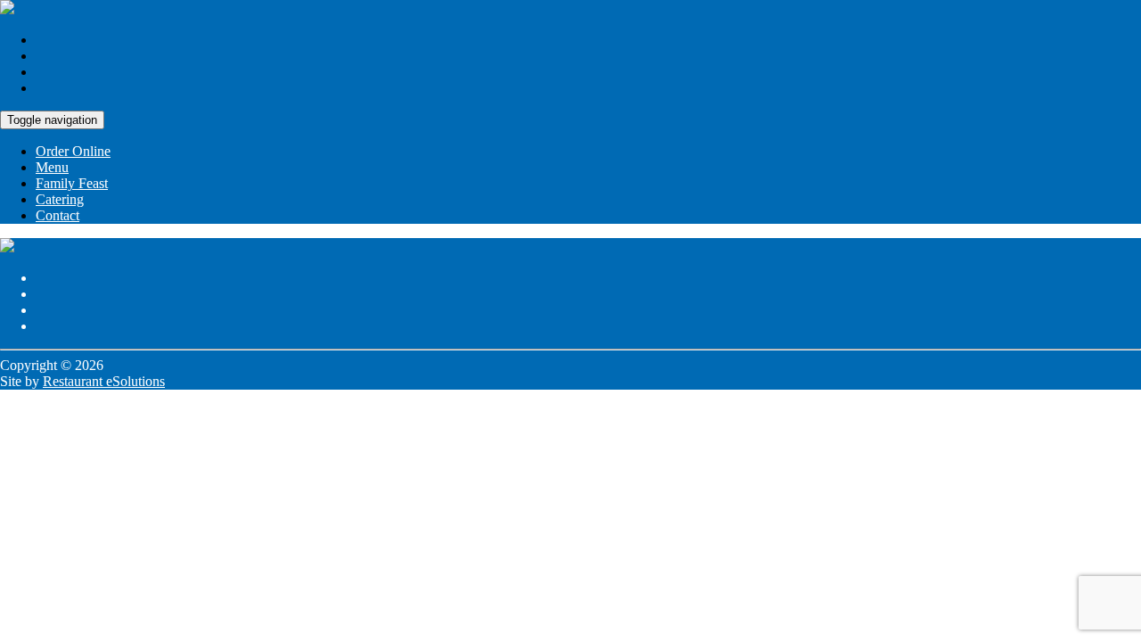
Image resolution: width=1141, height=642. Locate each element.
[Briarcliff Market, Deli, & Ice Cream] (7, 9)
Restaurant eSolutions (104, 381)
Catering (60, 199)
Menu (52, 167)
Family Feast (72, 183)
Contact (57, 215)
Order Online (73, 151)
